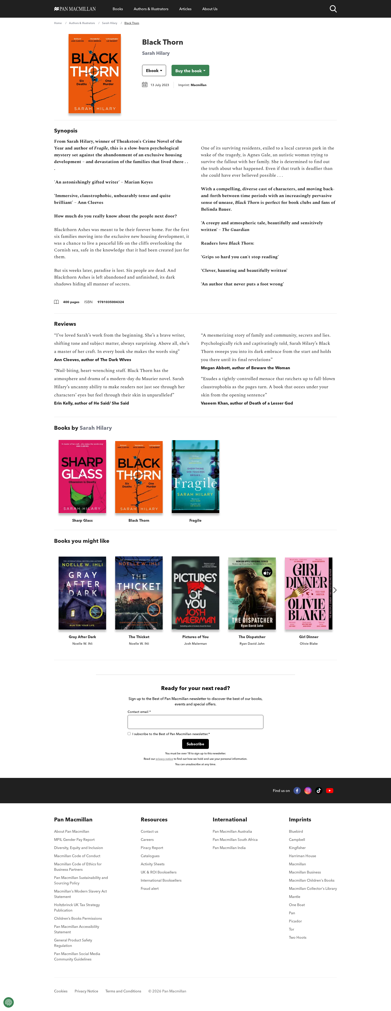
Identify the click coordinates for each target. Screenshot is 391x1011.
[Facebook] (297, 790)
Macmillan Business (305, 872)
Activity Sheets (153, 864)
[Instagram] (308, 790)
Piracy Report (152, 847)
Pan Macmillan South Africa (235, 839)
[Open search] (333, 8)
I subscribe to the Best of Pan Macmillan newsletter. (171, 734)
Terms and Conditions (123, 991)
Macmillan (297, 864)
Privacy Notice (86, 991)
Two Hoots (297, 937)
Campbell (297, 839)
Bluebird (296, 831)
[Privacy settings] (8, 1002)
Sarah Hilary (109, 23)
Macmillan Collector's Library (313, 888)
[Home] (75, 9)
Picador (295, 921)
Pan (292, 913)
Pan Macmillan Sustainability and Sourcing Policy (81, 880)
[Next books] (335, 590)
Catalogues (150, 856)
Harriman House (302, 856)
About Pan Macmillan (71, 831)
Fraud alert (150, 888)
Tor (291, 929)
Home (58, 23)
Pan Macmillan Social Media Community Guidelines (77, 956)
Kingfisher (297, 847)
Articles (185, 9)
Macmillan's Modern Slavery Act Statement (80, 894)
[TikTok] (318, 790)
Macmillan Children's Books (311, 880)
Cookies (60, 991)
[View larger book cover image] (95, 73)
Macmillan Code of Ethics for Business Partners (78, 867)
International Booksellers (161, 880)
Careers (147, 839)
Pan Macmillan (73, 819)
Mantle (294, 896)
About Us (209, 9)
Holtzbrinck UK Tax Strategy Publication (77, 907)
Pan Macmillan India (229, 847)
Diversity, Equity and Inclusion (78, 847)
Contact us (149, 831)
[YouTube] (329, 790)
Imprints (300, 819)
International (230, 819)
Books (118, 9)
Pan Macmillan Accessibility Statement (76, 929)
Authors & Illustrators (151, 9)
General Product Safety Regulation (73, 943)
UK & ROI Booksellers (158, 872)
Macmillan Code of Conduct (77, 856)
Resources (154, 819)
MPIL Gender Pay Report (74, 839)
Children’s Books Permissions (78, 918)
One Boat (297, 904)
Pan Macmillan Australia (232, 831)
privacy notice (164, 758)
